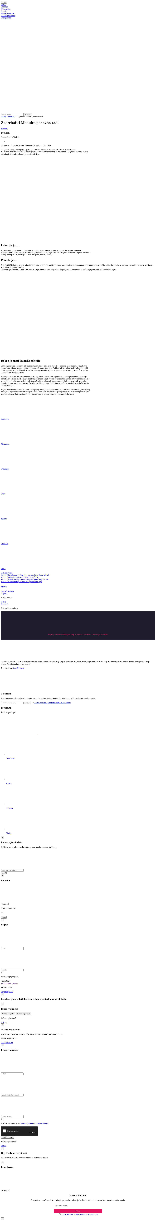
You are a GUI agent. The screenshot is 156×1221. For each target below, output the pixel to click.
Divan (3, 117)
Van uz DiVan (6, 575)
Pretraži (27, 114)
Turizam (4, 129)
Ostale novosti (6, 573)
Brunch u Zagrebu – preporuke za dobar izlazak (30, 575)
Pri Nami (4, 604)
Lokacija (4, 7)
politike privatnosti (41, 1123)
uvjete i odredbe (27, 1123)
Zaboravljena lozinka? (9, 983)
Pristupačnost (6, 18)
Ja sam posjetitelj (8, 1014)
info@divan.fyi (7, 1043)
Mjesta (4, 586)
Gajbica (4, 593)
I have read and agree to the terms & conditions (52, 703)
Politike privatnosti (8, 16)
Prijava (3, 5)
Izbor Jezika (5, 9)
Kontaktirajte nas (7, 13)
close (4, 2)
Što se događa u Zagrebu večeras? (25, 577)
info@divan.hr (18, 668)
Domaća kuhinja (7, 591)
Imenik (3, 11)
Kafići (3, 602)
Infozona (11, 117)
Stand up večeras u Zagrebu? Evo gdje (27, 582)
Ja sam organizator (23, 1014)
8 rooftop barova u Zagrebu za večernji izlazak (30, 579)
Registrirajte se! (7, 992)
